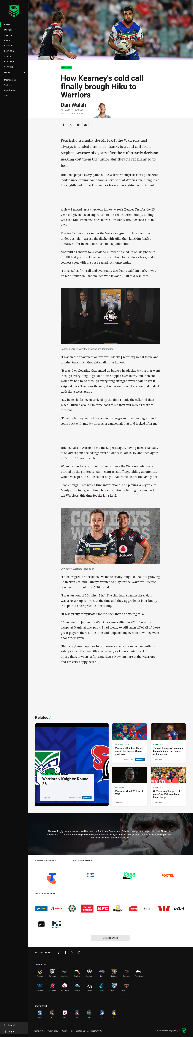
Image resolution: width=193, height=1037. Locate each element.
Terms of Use (39, 1031)
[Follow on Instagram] (79, 952)
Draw (7, 40)
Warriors (66, 68)
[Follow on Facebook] (65, 952)
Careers (65, 1031)
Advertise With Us (94, 1031)
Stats (7, 56)
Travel (8, 35)
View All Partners (110, 937)
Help (72, 1031)
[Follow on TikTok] (59, 952)
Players (9, 51)
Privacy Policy (52, 1031)
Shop (6, 95)
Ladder (8, 46)
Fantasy (9, 61)
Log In (11, 1031)
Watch (8, 30)
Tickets (8, 85)
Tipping (9, 67)
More (7, 72)
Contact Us (80, 1031)
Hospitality (9, 90)
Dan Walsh (73, 104)
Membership (10, 79)
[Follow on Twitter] (72, 952)
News (7, 24)
